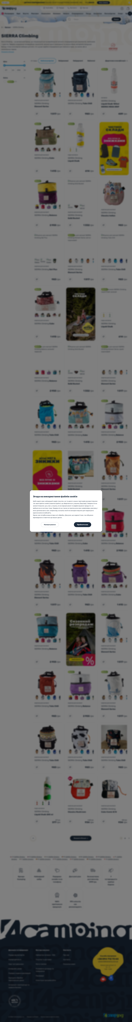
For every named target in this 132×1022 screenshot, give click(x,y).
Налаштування (50, 525)
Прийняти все (82, 525)
